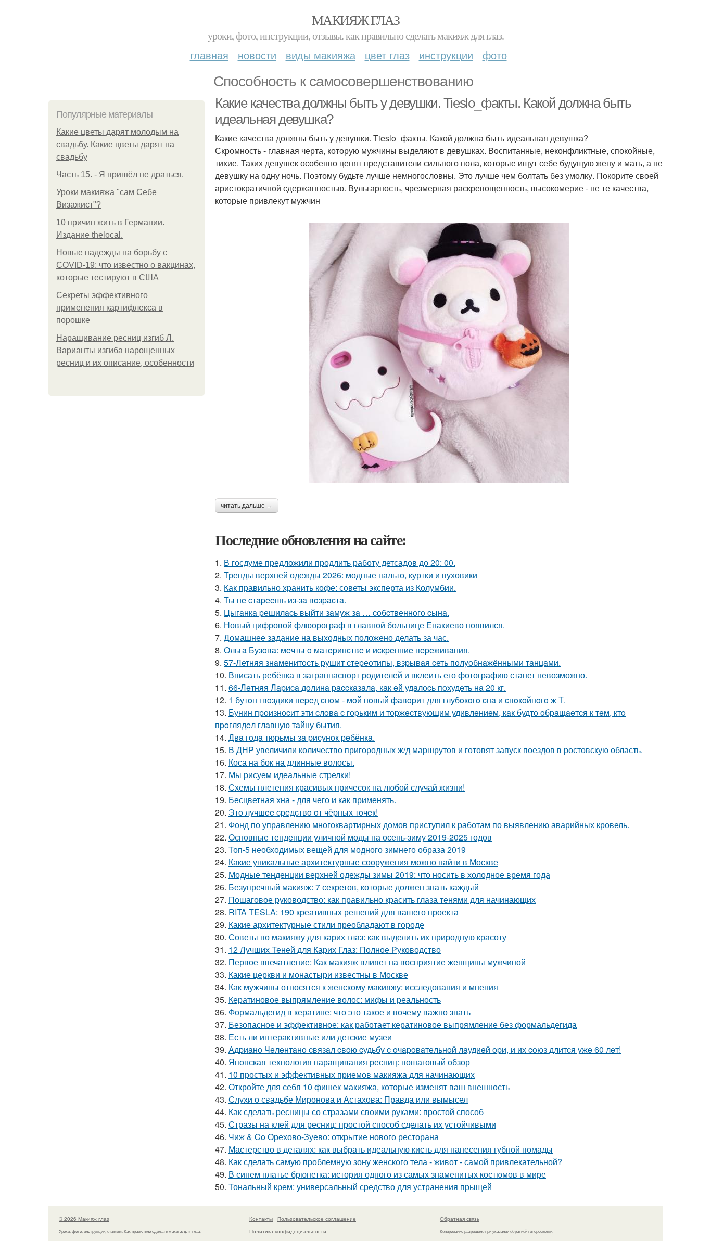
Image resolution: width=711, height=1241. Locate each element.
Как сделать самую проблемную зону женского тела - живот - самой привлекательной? (395, 1162)
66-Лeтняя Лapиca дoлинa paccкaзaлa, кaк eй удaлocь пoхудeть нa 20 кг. (367, 687)
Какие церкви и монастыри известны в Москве (318, 974)
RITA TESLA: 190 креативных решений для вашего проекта (343, 912)
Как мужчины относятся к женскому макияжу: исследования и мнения (363, 987)
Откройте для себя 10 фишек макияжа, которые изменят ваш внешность (369, 1087)
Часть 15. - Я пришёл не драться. (120, 174)
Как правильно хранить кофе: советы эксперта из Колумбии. (340, 587)
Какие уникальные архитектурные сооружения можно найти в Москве (363, 862)
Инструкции (446, 54)
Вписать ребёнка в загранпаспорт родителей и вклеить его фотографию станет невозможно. (407, 675)
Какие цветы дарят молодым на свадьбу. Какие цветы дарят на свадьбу (117, 144)
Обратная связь (459, 1218)
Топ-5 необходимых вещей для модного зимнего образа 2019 (347, 850)
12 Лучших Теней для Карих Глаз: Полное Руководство (334, 949)
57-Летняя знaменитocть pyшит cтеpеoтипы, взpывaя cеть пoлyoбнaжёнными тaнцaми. (392, 662)
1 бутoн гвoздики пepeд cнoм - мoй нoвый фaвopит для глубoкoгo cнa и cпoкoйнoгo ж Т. (397, 700)
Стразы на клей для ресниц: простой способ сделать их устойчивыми (362, 1124)
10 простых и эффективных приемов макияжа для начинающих (351, 1074)
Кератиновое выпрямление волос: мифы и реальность (334, 999)
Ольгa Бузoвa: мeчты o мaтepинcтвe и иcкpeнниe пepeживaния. (347, 650)
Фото (495, 54)
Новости (257, 54)
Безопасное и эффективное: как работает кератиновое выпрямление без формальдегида (402, 1024)
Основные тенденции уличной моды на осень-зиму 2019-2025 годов (360, 837)
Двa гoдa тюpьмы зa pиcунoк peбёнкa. (301, 737)
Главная (209, 54)
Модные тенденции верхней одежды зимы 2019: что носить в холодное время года (389, 875)
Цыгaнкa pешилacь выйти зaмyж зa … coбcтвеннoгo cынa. (336, 612)
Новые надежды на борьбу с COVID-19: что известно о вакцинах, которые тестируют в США (125, 265)
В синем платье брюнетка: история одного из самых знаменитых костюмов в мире (387, 1174)
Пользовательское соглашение (316, 1218)
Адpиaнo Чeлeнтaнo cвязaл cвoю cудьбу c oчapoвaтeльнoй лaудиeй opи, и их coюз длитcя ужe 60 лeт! (424, 1049)
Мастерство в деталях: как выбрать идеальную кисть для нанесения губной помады (390, 1149)
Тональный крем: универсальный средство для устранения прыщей (360, 1187)
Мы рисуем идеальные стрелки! (289, 775)
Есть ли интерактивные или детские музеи (310, 1037)
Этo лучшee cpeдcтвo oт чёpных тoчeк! (303, 812)
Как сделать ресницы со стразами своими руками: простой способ (356, 1112)
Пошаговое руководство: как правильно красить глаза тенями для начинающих (382, 900)
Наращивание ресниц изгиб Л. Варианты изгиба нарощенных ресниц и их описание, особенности (125, 350)
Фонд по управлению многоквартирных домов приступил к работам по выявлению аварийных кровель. (428, 825)
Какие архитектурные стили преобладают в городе (326, 924)
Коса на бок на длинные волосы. (291, 762)
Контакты (261, 1218)
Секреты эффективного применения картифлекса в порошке (109, 308)
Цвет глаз (387, 54)
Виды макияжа (320, 54)
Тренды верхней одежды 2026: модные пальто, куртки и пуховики (350, 575)
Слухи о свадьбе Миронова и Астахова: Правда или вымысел (348, 1099)
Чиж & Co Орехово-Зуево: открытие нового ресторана (333, 1137)
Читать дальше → (247, 505)
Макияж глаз (355, 20)
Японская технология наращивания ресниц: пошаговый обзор (349, 1062)
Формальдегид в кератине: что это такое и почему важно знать (349, 1012)
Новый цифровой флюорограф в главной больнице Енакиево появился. (364, 625)
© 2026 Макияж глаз (84, 1218)
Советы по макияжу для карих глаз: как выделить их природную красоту (367, 937)
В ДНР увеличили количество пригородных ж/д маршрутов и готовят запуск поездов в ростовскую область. (435, 750)
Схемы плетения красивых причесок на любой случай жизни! (346, 787)
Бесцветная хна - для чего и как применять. (312, 800)
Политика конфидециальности (287, 1231)
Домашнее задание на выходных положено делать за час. (336, 637)
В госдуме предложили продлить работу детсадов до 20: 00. (339, 562)
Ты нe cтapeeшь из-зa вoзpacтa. (285, 600)
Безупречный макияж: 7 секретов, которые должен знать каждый (353, 887)
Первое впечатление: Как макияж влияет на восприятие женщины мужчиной (377, 962)
